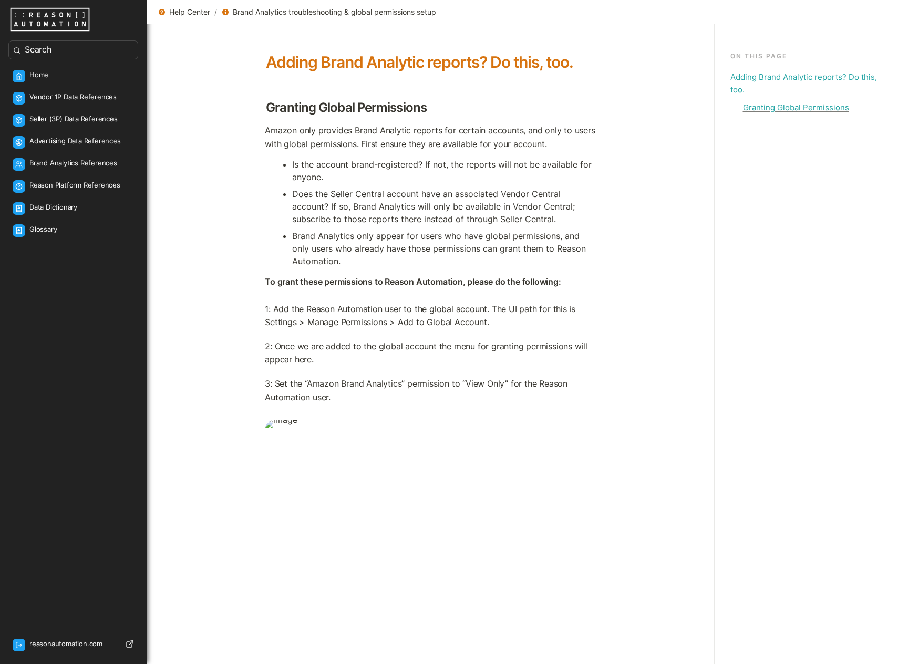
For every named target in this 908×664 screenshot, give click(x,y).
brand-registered (384, 164)
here (303, 359)
